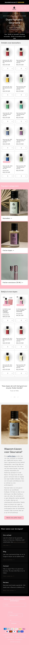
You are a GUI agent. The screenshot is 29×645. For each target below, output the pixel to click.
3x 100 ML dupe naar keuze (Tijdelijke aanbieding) (7, 310)
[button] (3, 8)
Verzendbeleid (11, 639)
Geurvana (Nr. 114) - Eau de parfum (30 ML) (8, 88)
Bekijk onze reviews (8, 590)
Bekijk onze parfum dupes (14, 518)
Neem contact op (7, 576)
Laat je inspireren (8, 560)
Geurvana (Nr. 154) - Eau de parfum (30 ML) (7, 114)
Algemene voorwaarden (20, 637)
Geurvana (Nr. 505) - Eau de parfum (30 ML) (7, 167)
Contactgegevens (19, 639)
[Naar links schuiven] (11, 397)
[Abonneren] (24, 605)
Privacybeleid (23, 634)
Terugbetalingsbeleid (9, 637)
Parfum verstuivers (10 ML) (12, 282)
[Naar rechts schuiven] (18, 397)
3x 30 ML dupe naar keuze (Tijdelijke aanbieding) (21, 310)
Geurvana (9, 634)
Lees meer (6, 545)
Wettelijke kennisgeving (15, 641)
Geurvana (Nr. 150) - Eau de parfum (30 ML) (21, 88)
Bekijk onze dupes (14, 27)
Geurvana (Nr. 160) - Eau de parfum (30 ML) (21, 114)
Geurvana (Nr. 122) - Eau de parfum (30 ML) (20, 366)
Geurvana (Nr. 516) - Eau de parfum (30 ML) (21, 167)
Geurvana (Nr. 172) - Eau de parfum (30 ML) (20, 141)
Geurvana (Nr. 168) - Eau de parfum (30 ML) (7, 141)
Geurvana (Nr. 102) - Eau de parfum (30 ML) (21, 61)
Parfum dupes (7, 250)
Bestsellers (6, 218)
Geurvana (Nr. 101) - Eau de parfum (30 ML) (8, 61)
